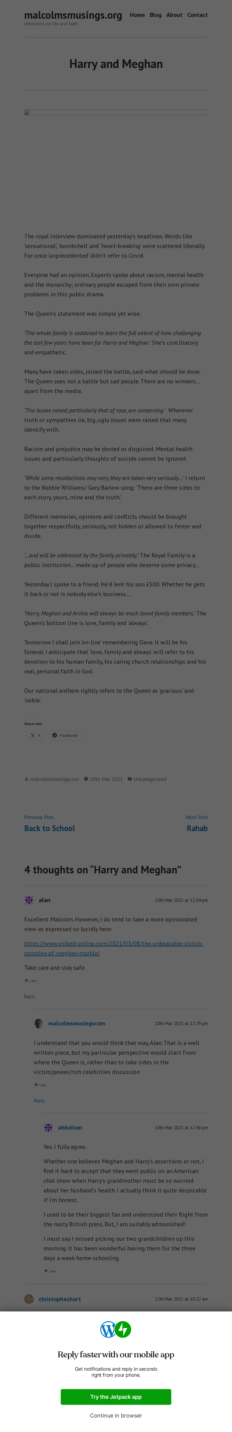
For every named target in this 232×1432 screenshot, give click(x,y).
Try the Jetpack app (116, 1397)
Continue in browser (116, 1415)
